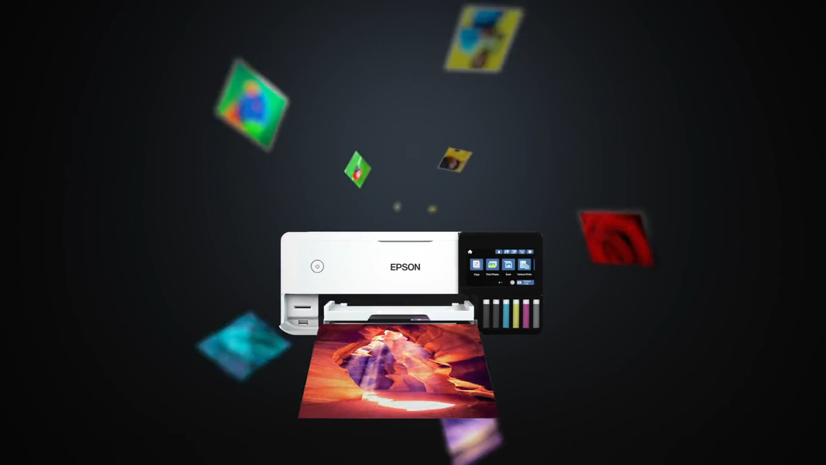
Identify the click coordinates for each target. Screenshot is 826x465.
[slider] (397, 451)
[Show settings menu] (775, 451)
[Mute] (742, 451)
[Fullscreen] (809, 451)
